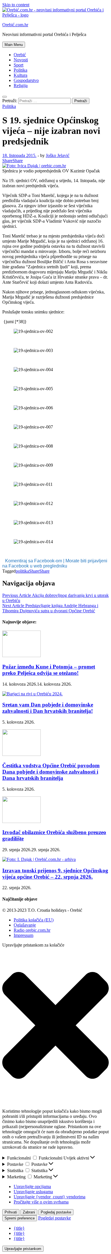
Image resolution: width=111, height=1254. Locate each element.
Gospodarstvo (26, 80)
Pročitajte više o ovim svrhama (41, 1201)
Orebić (20, 54)
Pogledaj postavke (56, 1212)
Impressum (23, 935)
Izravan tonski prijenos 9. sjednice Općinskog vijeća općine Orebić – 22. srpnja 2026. (55, 873)
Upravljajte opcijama (32, 1186)
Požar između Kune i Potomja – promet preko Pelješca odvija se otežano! (48, 670)
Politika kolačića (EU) (34, 919)
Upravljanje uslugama (33, 1191)
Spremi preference (20, 1218)
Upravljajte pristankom (23, 1249)
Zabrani (29, 1212)
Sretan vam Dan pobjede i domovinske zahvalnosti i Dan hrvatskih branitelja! (47, 708)
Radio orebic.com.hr (32, 930)
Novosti (21, 59)
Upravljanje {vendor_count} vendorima (49, 1196)
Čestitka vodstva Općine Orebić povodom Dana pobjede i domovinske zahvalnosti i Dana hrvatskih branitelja (51, 771)
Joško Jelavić (57, 155)
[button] (55, 1026)
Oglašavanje (25, 925)
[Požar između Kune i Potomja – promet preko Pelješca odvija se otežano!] (21, 655)
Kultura (20, 75)
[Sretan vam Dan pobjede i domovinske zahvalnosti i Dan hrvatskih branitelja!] (32, 693)
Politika (20, 70)
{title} (19, 1228)
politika (22, 571)
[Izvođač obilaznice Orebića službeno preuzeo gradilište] (21, 821)
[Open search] (4, 97)
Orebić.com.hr (15, 24)
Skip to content (15, 4)
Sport (18, 65)
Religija (21, 85)
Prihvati (11, 1212)
